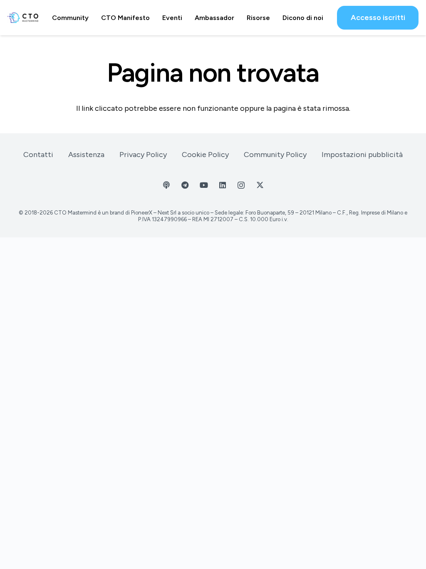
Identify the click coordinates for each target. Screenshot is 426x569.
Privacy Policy (143, 154)
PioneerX (141, 213)
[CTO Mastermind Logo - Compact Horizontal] (22, 17)
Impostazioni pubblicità (362, 154)
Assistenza (86, 154)
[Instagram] (241, 185)
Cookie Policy (205, 154)
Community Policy (275, 154)
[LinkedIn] (222, 185)
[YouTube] (203, 185)
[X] (259, 185)
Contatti (38, 154)
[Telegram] (185, 185)
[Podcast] (166, 185)
